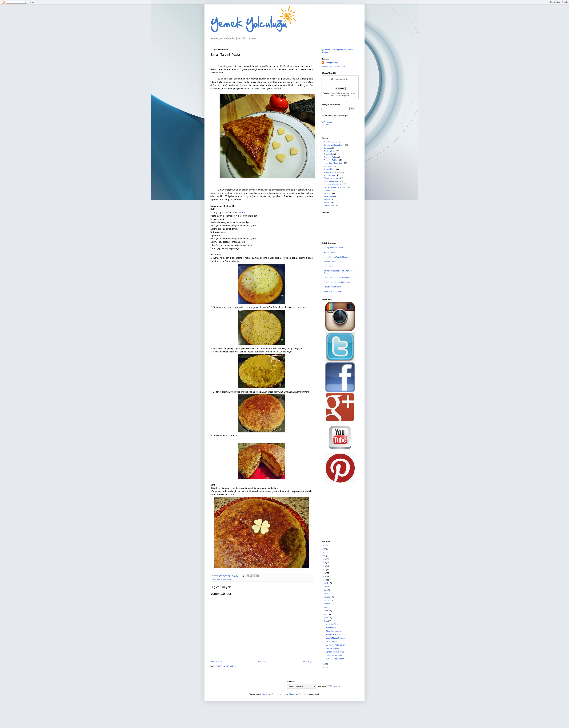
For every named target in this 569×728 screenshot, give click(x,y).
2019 (324, 563)
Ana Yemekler (329, 142)
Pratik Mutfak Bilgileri (332, 181)
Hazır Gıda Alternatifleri (333, 163)
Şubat (326, 618)
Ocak (326, 621)
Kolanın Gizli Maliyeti (334, 635)
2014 (324, 580)
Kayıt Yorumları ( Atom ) (226, 666)
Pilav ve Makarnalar (332, 178)
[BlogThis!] (251, 575)
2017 (324, 570)
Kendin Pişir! (331, 628)
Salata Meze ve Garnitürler (335, 187)
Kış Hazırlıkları (330, 175)
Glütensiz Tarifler (331, 160)
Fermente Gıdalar (331, 157)
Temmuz (327, 600)
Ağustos (327, 597)
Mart (326, 614)
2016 (324, 573)
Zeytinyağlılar (329, 205)
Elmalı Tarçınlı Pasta (334, 655)
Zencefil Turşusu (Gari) (333, 262)
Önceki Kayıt (307, 662)
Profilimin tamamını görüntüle (333, 66)
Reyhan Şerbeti (330, 252)
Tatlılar (327, 193)
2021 (324, 556)
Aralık (326, 583)
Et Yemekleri (329, 154)
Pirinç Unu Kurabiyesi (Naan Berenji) (339, 278)
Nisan (326, 611)
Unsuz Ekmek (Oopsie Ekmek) (336, 257)
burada (241, 212)
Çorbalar (327, 148)
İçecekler (327, 166)
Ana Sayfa (262, 662)
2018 (324, 566)
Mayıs (326, 607)
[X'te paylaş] (254, 575)
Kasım (326, 586)
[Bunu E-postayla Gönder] (247, 575)
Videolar (327, 199)
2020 (324, 559)
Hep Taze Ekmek (333, 648)
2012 (324, 667)
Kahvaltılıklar (329, 169)
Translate (336, 686)
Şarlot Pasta (329, 266)
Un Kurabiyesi (331, 642)
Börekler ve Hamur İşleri (334, 145)
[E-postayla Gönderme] (243, 576)
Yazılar (327, 202)
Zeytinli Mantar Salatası (335, 638)
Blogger (292, 694)
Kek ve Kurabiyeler (224, 579)
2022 (324, 552)
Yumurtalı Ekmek (332, 624)
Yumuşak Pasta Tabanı (335, 659)
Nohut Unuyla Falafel (332, 287)
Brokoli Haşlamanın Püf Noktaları (337, 282)
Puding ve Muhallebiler (333, 184)
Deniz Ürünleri (330, 151)
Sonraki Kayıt (216, 662)
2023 (324, 549)
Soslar (326, 190)
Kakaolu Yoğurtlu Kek (332, 291)
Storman (265, 694)
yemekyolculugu (331, 63)
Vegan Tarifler (329, 196)
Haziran (327, 604)
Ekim (326, 590)
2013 (324, 664)
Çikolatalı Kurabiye (333, 631)
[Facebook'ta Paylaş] (257, 575)
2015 (324, 577)
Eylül (326, 593)
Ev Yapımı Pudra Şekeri (333, 248)
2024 (324, 545)
